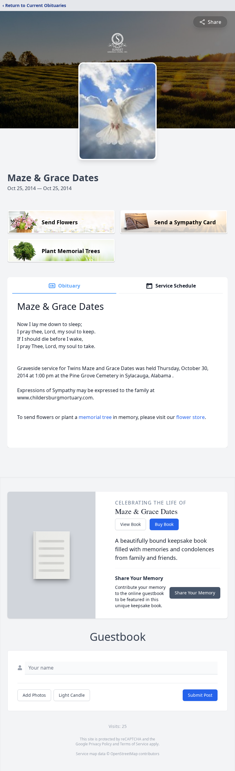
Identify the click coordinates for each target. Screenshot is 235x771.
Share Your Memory (195, 593)
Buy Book (164, 524)
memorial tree (95, 417)
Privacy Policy (100, 744)
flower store (190, 417)
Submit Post (200, 695)
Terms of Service (134, 744)
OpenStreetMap (124, 753)
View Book (130, 524)
